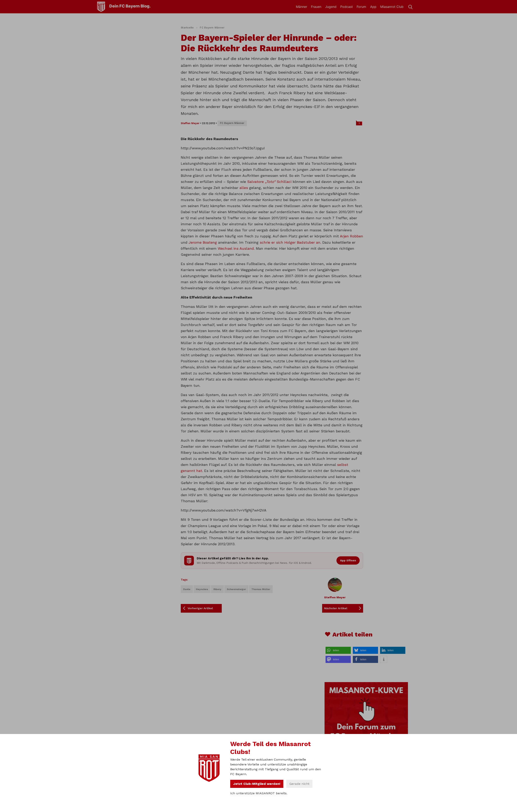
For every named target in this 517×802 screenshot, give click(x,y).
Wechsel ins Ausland (236, 248)
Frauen (316, 7)
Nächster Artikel (335, 608)
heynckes (202, 589)
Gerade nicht (299, 784)
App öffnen (348, 560)
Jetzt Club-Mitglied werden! (256, 784)
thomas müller (260, 589)
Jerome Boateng (203, 242)
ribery (217, 589)
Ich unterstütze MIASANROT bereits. (258, 793)
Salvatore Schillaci (269, 181)
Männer (301, 7)
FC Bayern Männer (212, 27)
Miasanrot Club (392, 7)
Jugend (330, 7)
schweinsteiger (236, 589)
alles (244, 188)
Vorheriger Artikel (200, 608)
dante (186, 589)
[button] (338, 650)
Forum (361, 7)
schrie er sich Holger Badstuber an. (290, 242)
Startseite (187, 27)
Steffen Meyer (190, 123)
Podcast (346, 7)
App (373, 7)
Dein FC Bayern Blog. (130, 6)
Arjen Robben (351, 236)
